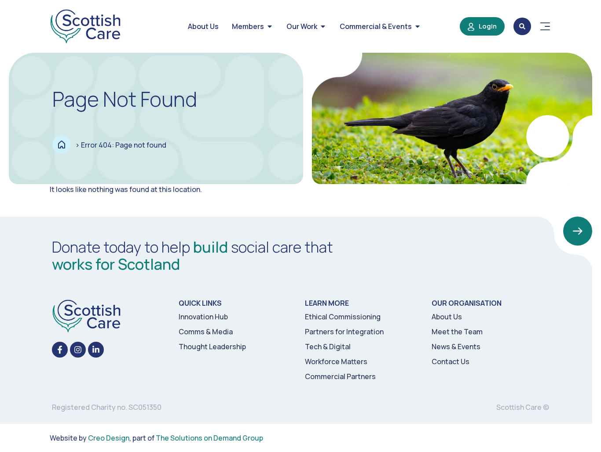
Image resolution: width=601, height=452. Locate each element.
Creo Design (108, 438)
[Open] (545, 26)
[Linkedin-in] (96, 350)
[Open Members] (269, 26)
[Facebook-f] (60, 350)
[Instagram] (78, 350)
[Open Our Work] (322, 26)
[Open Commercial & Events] (417, 26)
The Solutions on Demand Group (209, 438)
